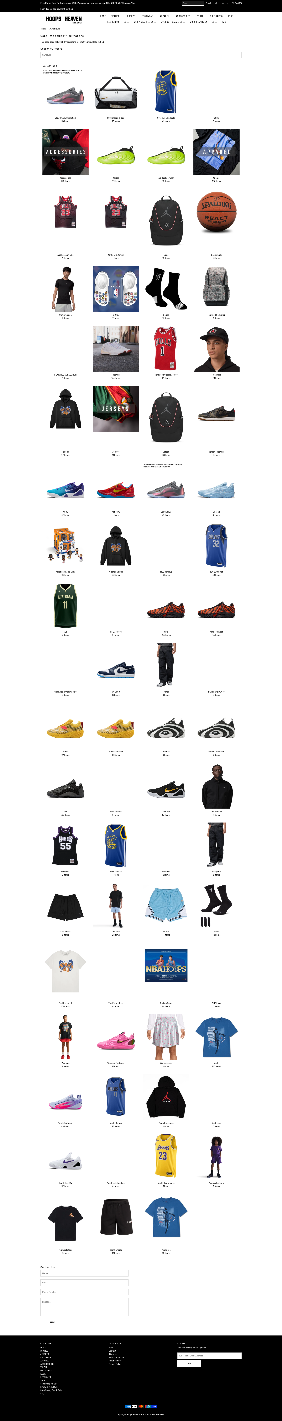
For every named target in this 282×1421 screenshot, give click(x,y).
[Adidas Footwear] (166, 152)
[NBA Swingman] (216, 546)
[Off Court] (116, 666)
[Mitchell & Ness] (116, 546)
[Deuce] (166, 289)
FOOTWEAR (147, 16)
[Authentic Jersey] (116, 212)
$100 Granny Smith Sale (203, 22)
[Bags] (166, 220)
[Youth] (216, 1037)
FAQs (111, 1347)
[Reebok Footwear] (216, 726)
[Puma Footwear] (116, 726)
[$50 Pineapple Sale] (116, 92)
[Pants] (166, 666)
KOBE (230, 16)
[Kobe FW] (116, 486)
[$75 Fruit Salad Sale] (166, 92)
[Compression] (65, 289)
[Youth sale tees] (65, 1220)
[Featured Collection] (216, 289)
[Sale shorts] (65, 905)
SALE (126, 22)
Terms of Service (116, 1357)
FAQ (224, 22)
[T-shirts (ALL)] (65, 971)
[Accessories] (65, 152)
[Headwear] (216, 349)
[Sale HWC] (65, 845)
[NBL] (65, 606)
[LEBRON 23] (166, 486)
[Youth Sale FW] (65, 1157)
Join (216, 3)
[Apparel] (216, 152)
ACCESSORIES (183, 16)
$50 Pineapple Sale (145, 22)
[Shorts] (166, 905)
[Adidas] (116, 152)
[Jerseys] (116, 409)
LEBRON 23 (113, 22)
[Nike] (166, 606)
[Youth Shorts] (116, 1217)
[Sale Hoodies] (216, 786)
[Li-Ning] (216, 486)
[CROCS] (116, 289)
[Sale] (65, 786)
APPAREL (164, 16)
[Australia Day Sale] (65, 212)
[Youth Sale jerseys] (166, 1156)
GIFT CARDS (216, 16)
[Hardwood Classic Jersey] (166, 349)
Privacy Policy (115, 1364)
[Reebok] (166, 726)
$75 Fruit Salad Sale (173, 22)
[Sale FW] (166, 786)
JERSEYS (130, 16)
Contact (112, 1351)
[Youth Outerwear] (166, 1097)
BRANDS (115, 16)
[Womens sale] (166, 1037)
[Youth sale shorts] (216, 1157)
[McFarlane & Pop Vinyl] (65, 546)
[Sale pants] (216, 845)
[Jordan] (166, 417)
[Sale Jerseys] (116, 845)
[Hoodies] (65, 409)
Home (43, 29)
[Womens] (65, 1037)
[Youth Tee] (166, 1217)
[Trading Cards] (166, 965)
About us (113, 1354)
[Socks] (216, 905)
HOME (103, 16)
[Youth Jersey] (116, 1097)
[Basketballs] (216, 212)
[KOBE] (65, 486)
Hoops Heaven (158, 1414)
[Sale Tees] (116, 905)
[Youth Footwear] (65, 1097)
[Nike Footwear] (216, 606)
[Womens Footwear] (116, 1037)
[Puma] (65, 726)
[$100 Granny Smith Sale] (65, 92)
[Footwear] (116, 349)
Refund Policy (115, 1360)
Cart (238, 3)
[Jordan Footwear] (216, 409)
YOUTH (200, 16)
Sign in (209, 3)
